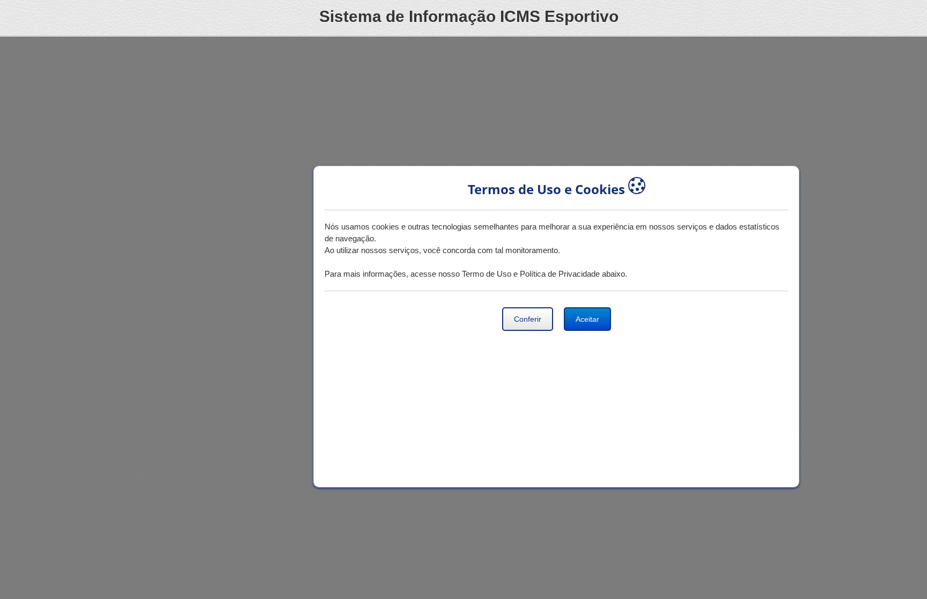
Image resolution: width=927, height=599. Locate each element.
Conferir (527, 319)
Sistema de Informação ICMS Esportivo (469, 16)
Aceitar (587, 319)
